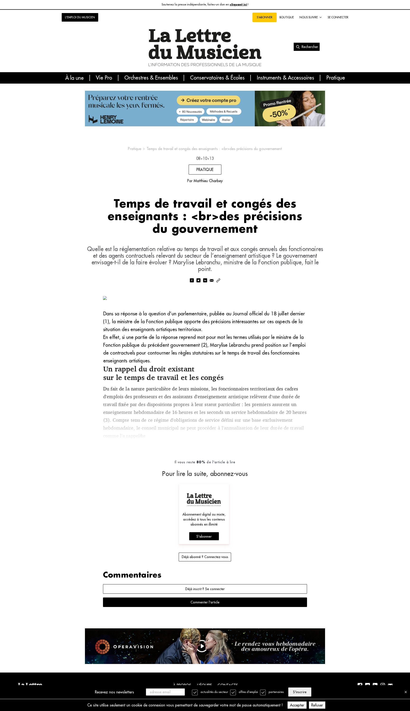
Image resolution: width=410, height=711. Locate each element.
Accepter (297, 705)
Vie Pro (104, 78)
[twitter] (198, 280)
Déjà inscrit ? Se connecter (204, 589)
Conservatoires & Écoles (217, 78)
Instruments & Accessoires (285, 78)
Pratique (335, 78)
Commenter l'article (205, 602)
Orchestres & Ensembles (151, 78)
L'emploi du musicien (80, 17)
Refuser (317, 705)
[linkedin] (205, 280)
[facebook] (192, 280)
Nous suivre (308, 17)
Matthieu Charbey (208, 180)
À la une (74, 78)
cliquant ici (238, 4)
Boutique (287, 17)
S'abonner (204, 536)
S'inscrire (299, 692)
